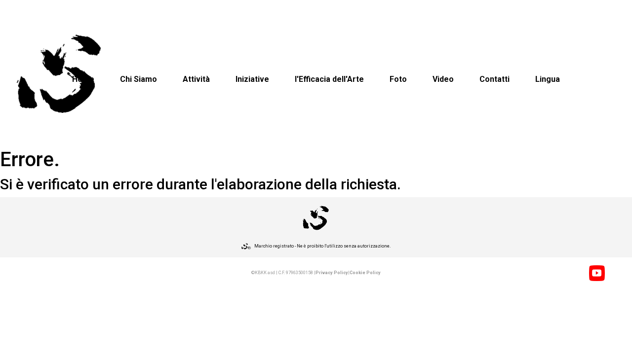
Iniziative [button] (252, 79)
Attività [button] (196, 79)
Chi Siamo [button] (138, 79)
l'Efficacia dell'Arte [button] (329, 79)
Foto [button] (398, 79)
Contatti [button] (494, 79)
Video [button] (443, 79)
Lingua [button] (547, 79)
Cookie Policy (365, 272)
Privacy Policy (332, 272)
